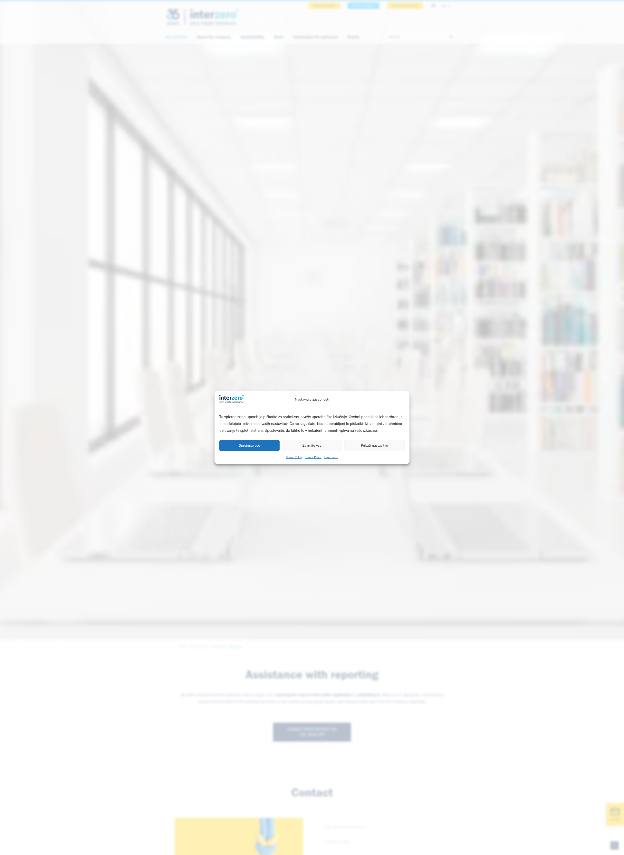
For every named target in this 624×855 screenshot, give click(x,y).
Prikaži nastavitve (374, 445)
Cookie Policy (294, 457)
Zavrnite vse (312, 445)
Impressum (331, 457)
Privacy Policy (313, 457)
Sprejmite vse (249, 445)
